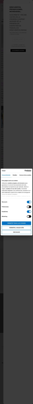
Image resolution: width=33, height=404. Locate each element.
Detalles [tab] (15, 175)
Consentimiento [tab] (6, 175)
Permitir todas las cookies (16, 223)
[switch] (29, 207)
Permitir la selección (16, 227)
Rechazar (16, 232)
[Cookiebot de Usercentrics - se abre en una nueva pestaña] (24, 171)
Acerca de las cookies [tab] (25, 175)
